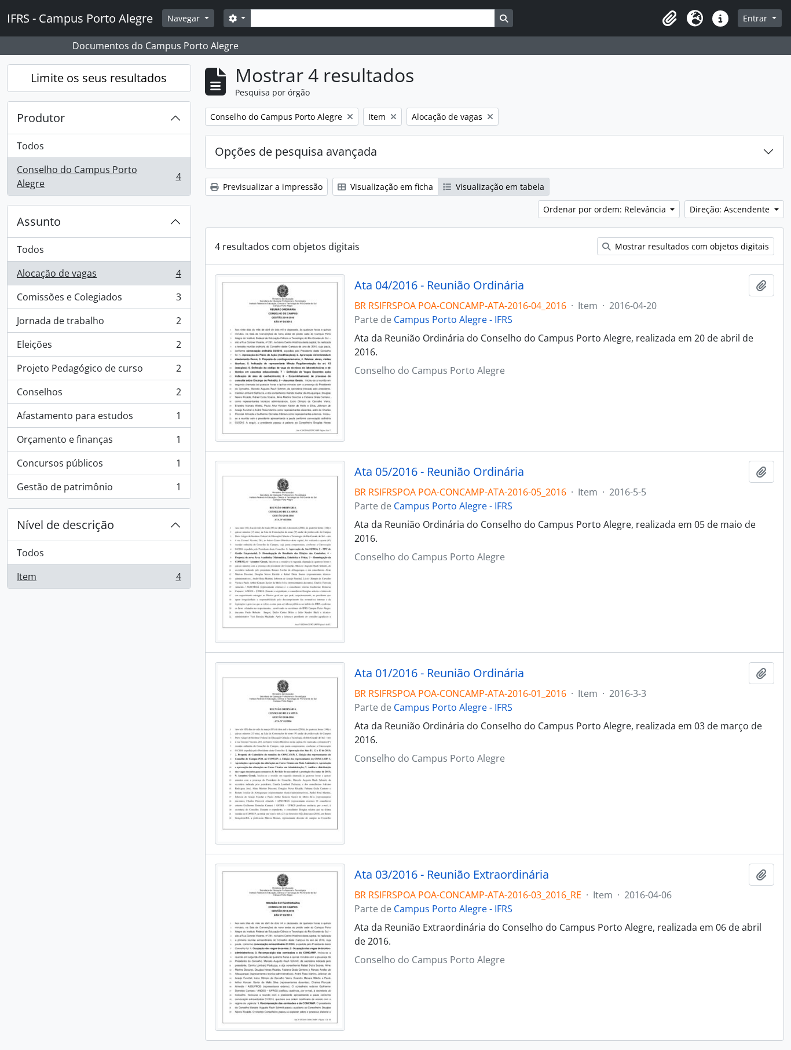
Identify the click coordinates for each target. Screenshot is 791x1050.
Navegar (184, 18)
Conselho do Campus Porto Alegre (98, 176)
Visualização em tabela (498, 186)
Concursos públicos (98, 466)
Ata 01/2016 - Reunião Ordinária (439, 673)
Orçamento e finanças (98, 442)
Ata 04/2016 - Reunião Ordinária (439, 285)
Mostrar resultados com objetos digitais (691, 246)
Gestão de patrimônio (98, 489)
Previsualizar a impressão (272, 186)
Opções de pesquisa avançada (296, 151)
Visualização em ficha (390, 186)
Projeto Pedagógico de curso (98, 371)
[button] (669, 18)
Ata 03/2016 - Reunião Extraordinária (451, 875)
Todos (30, 145)
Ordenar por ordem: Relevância (605, 209)
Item (98, 579)
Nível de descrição (65, 525)
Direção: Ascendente (731, 209)
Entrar (756, 18)
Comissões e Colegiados (98, 300)
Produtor (41, 118)
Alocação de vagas (98, 276)
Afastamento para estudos (98, 418)
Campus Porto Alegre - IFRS (453, 319)
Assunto (39, 221)
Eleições (98, 347)
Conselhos (98, 395)
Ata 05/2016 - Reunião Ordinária (439, 472)
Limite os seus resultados (99, 78)
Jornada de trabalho (98, 323)
